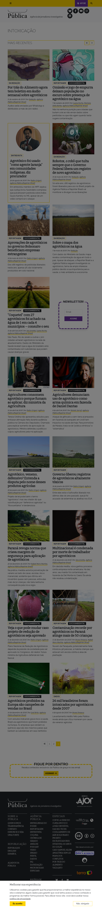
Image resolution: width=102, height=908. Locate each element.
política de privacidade (20, 899)
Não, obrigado (82, 903)
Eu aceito (17, 903)
